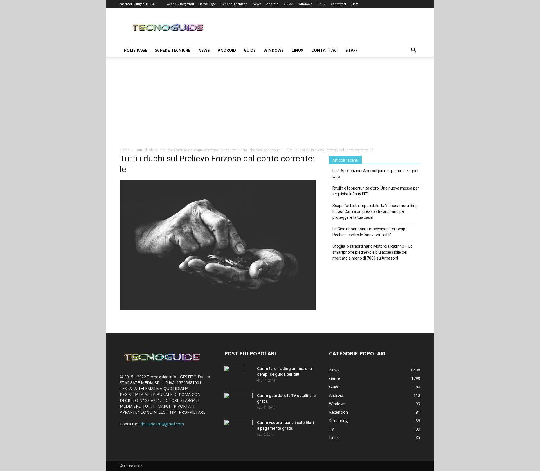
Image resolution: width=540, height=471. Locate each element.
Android (272, 4)
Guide (288, 4)
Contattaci (338, 4)
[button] (413, 50)
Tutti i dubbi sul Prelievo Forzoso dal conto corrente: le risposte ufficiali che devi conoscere (207, 150)
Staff (354, 4)
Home (125, 150)
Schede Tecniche (234, 4)
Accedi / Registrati (180, 4)
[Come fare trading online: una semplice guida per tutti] (234, 376)
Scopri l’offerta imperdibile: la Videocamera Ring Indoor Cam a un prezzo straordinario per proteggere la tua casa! (375, 211)
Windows (305, 4)
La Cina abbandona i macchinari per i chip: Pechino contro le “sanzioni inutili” (369, 232)
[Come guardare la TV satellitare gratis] (238, 402)
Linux (321, 4)
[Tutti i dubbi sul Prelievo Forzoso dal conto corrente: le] (218, 309)
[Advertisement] (270, 105)
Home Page (207, 4)
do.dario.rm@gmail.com (162, 424)
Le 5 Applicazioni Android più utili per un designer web (375, 173)
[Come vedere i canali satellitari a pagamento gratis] (238, 429)
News (257, 4)
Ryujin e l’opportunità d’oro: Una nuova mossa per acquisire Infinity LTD (375, 191)
